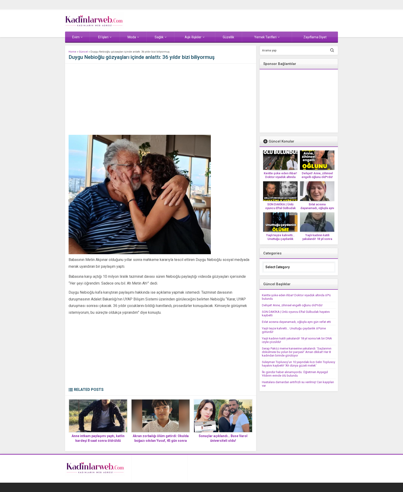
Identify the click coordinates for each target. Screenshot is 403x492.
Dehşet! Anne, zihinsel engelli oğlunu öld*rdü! (317, 175)
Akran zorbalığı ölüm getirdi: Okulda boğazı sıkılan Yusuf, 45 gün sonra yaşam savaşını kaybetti (161, 440)
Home (72, 51)
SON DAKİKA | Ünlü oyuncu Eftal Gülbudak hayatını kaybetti (280, 208)
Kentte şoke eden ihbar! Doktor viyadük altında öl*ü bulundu (280, 176)
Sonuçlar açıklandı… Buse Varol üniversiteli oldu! (223, 438)
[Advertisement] (161, 99)
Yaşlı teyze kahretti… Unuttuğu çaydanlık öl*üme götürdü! (280, 238)
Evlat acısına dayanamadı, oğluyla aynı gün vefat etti (317, 208)
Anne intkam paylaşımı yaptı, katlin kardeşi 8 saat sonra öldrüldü (98, 438)
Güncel (83, 51)
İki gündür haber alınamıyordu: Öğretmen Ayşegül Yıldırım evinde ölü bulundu (295, 373)
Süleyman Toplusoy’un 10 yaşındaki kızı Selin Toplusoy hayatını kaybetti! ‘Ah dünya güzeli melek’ (298, 363)
